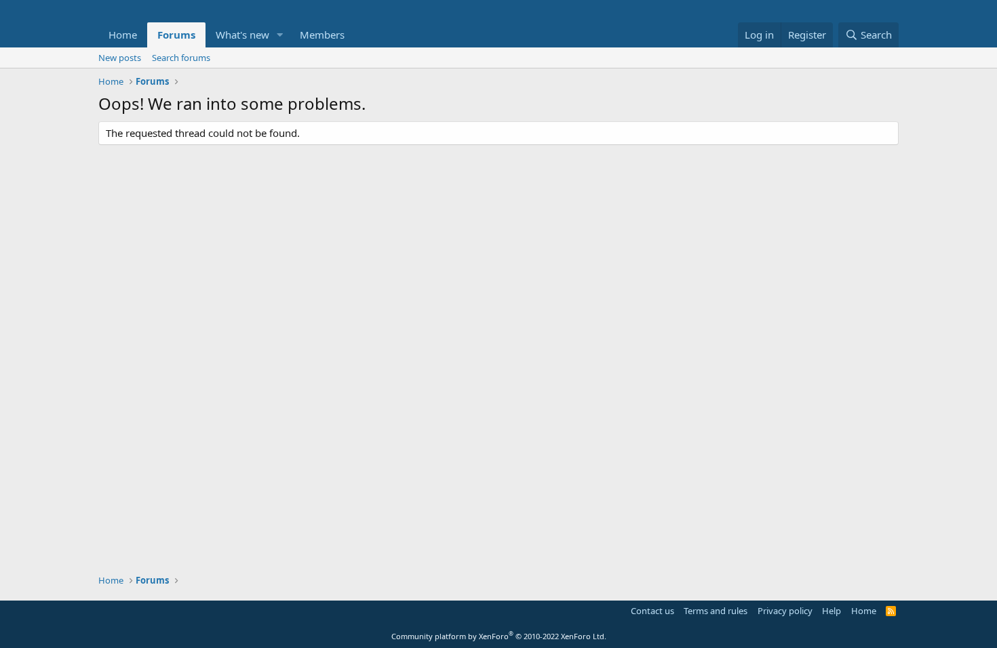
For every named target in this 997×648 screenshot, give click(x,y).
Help (831, 611)
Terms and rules (715, 611)
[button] (280, 34)
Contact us (652, 611)
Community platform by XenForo (498, 636)
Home (123, 34)
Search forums (181, 58)
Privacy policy (785, 611)
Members (322, 34)
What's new (242, 34)
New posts (119, 58)
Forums (176, 34)
